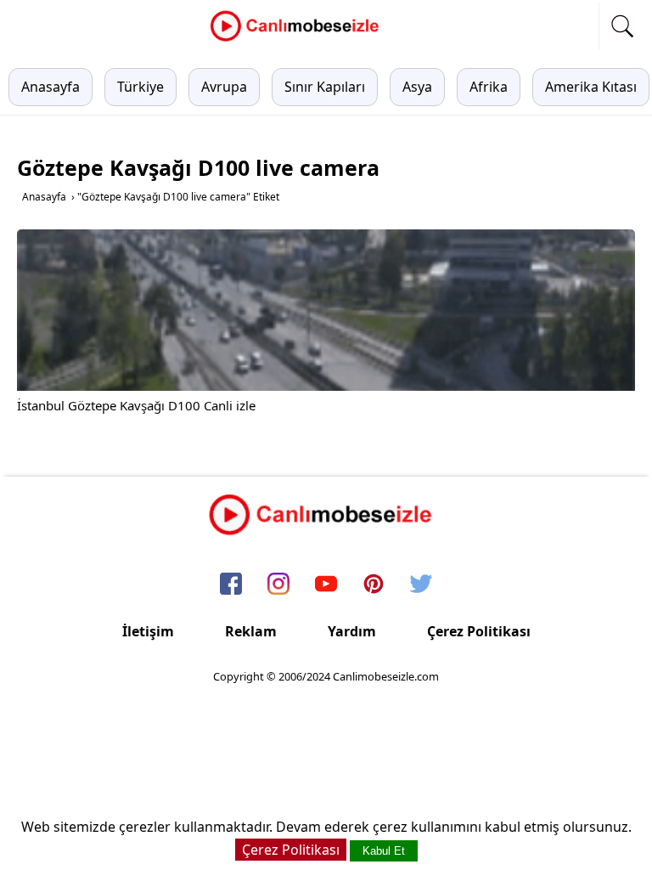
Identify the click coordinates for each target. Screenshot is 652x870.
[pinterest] (374, 585)
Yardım (352, 631)
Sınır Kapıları (324, 86)
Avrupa (224, 86)
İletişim (148, 631)
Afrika (488, 86)
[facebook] (231, 585)
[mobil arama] (622, 26)
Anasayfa (50, 86)
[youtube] (326, 585)
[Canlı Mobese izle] (299, 39)
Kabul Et (384, 851)
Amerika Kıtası (591, 86)
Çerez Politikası (479, 631)
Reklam (251, 631)
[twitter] (421, 585)
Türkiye (140, 86)
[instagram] (278, 585)
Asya (417, 86)
